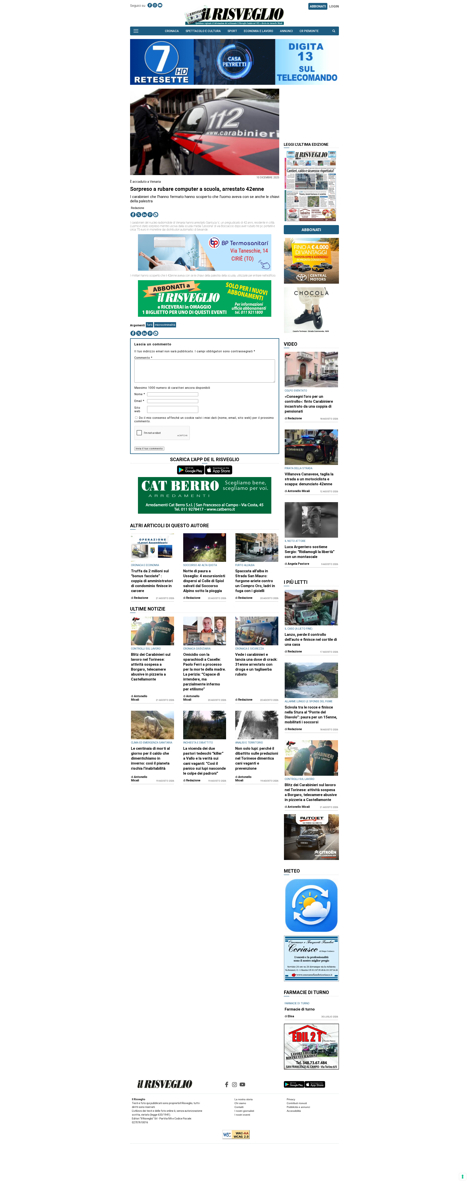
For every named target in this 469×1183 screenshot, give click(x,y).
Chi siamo (240, 1103)
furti (149, 325)
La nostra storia (243, 1099)
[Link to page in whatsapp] (155, 214)
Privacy (291, 1099)
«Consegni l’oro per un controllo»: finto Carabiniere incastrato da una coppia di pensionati (309, 404)
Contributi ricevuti (297, 1103)
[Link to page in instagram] (155, 5)
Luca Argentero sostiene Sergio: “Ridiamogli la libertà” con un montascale (310, 552)
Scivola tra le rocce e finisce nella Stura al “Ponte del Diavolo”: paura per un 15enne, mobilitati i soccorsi (311, 714)
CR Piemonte (309, 31)
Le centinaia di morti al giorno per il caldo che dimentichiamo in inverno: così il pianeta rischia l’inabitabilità (150, 758)
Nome (139, 394)
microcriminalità (165, 325)
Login (334, 6)
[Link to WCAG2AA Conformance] (234, 1135)
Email (139, 401)
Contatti (238, 1107)
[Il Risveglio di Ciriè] (234, 15)
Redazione (137, 208)
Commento (143, 357)
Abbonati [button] (311, 229)
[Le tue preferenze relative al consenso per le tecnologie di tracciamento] (462, 1176)
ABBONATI (318, 6)
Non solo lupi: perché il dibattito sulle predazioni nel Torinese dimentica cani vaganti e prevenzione (256, 758)
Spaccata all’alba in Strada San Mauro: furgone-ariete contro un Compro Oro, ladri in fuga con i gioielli (255, 581)
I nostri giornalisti (244, 1110)
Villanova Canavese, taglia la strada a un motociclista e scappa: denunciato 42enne (309, 479)
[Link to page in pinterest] (150, 214)
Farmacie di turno (300, 1009)
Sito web (137, 409)
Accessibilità (294, 1110)
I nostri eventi (242, 1114)
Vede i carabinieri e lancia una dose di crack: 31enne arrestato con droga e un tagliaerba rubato (256, 664)
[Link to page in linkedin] (144, 214)
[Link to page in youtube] (160, 5)
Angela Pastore (298, 563)
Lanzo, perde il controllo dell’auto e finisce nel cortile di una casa (311, 639)
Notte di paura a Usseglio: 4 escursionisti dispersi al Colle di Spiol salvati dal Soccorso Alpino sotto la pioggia (204, 581)
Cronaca (172, 31)
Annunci (286, 31)
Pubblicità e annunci (298, 1107)
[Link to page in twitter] (138, 214)
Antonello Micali (139, 697)
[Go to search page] (333, 31)
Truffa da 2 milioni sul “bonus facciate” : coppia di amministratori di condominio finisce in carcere (152, 581)
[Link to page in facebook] (149, 5)
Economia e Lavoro (258, 31)
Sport (232, 31)
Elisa (291, 1016)
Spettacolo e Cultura (203, 31)
